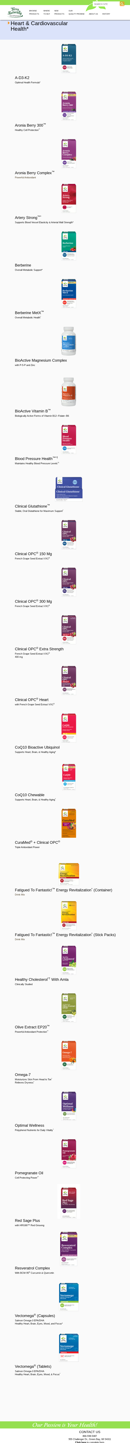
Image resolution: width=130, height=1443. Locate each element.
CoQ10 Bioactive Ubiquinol (37, 747)
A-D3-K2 (22, 78)
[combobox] (106, 3)
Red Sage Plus (27, 1220)
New (59, 12)
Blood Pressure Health (36, 458)
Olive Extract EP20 (32, 1027)
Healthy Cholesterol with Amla (41, 979)
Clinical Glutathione (32, 506)
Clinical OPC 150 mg (33, 554)
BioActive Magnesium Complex (41, 360)
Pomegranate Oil (29, 1173)
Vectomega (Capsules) (35, 1316)
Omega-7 (23, 1074)
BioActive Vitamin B (33, 411)
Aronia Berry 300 (30, 125)
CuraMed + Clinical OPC (37, 842)
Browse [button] (34, 12)
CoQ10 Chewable (29, 795)
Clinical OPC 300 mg (33, 601)
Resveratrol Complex (32, 1268)
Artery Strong (28, 217)
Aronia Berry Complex (35, 173)
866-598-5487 (90, 1436)
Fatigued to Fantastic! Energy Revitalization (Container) (63, 890)
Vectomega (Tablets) (33, 1366)
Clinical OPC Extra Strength (39, 649)
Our (76, 12)
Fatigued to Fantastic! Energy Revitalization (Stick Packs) (65, 935)
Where (46, 12)
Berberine (23, 265)
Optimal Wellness (29, 1125)
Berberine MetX (29, 313)
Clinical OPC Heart (32, 700)
